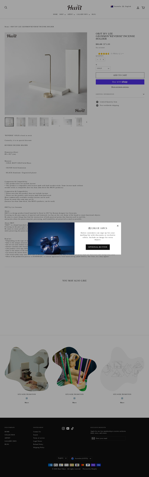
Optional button (97, 247)
